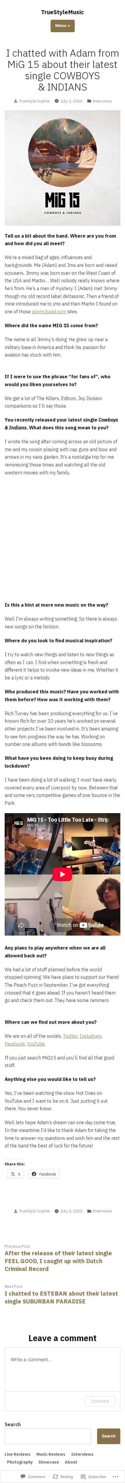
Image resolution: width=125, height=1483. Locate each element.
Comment (100, 1401)
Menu (65, 25)
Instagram (90, 1036)
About (71, 1462)
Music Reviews (50, 1454)
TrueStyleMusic (62, 12)
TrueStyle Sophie (34, 101)
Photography (20, 1462)
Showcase (48, 1462)
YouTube (36, 1044)
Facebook (15, 1044)
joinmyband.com (49, 311)
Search (13, 1424)
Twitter (70, 1036)
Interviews (102, 101)
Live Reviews (18, 1454)
